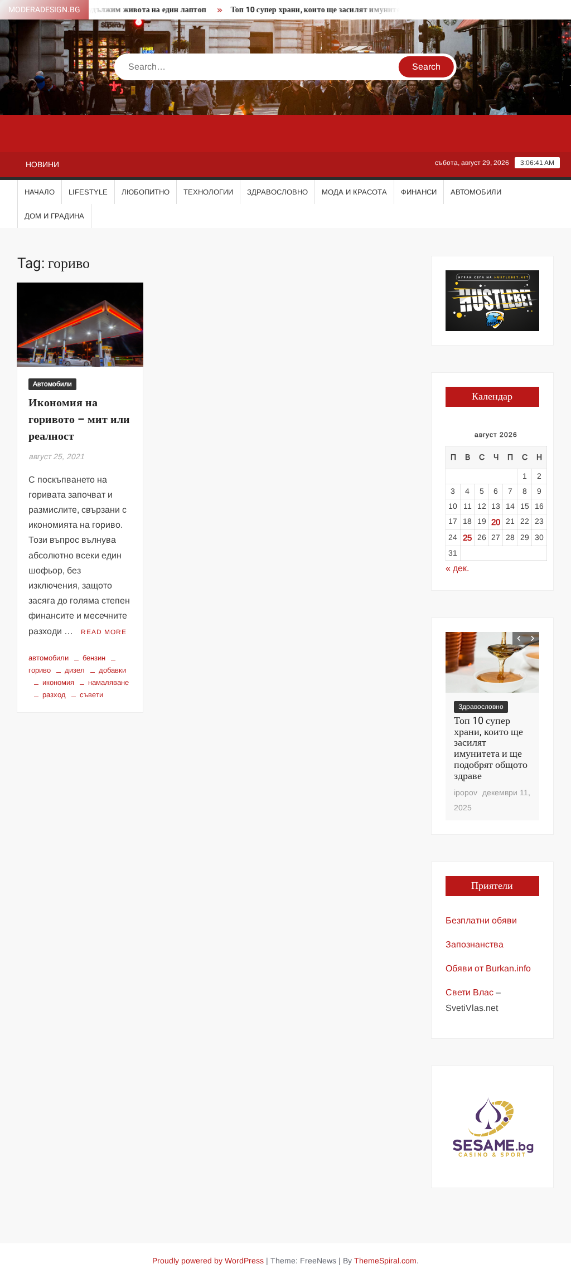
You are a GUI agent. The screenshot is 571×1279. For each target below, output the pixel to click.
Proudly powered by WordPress (208, 1260)
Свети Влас (469, 992)
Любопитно (146, 192)
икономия (58, 682)
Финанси (419, 192)
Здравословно (277, 192)
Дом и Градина (54, 216)
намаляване (108, 682)
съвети (91, 694)
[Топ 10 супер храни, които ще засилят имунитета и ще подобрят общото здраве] (493, 662)
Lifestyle (88, 192)
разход (54, 694)
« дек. (457, 568)
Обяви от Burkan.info (488, 968)
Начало (40, 192)
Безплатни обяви (481, 920)
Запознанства (475, 944)
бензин (94, 658)
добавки (112, 670)
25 (467, 537)
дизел (75, 670)
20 (495, 522)
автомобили (48, 658)
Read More (104, 632)
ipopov (465, 792)
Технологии (208, 192)
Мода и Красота (354, 192)
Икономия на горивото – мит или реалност (79, 419)
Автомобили (476, 192)
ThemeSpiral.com (385, 1260)
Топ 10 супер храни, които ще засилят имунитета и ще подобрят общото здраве (360, 10)
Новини (42, 164)
